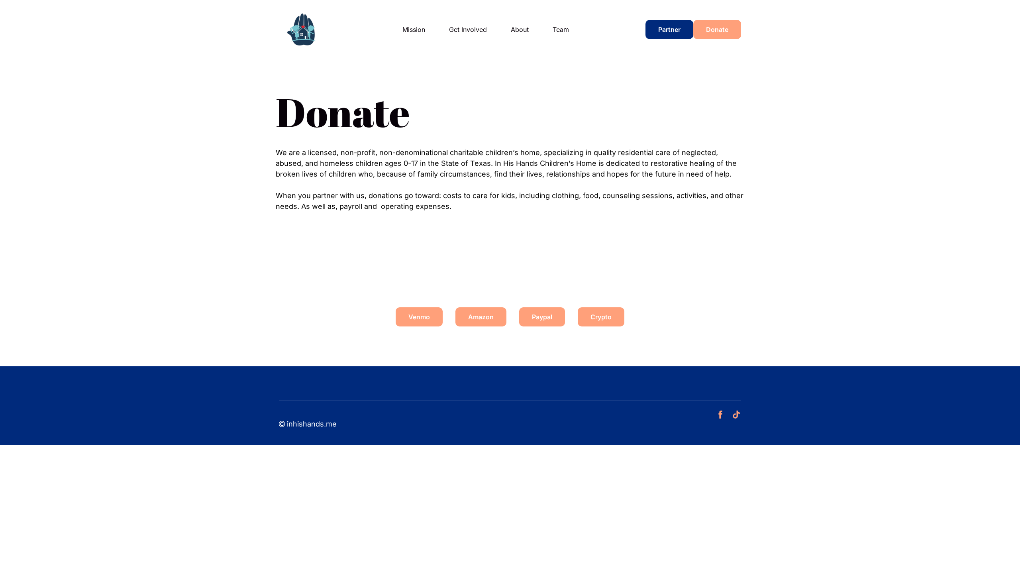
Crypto (601, 317)
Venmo (419, 317)
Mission (413, 29)
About (520, 29)
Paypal (542, 317)
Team (561, 29)
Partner (669, 29)
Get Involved (468, 29)
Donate (717, 29)
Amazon (481, 317)
